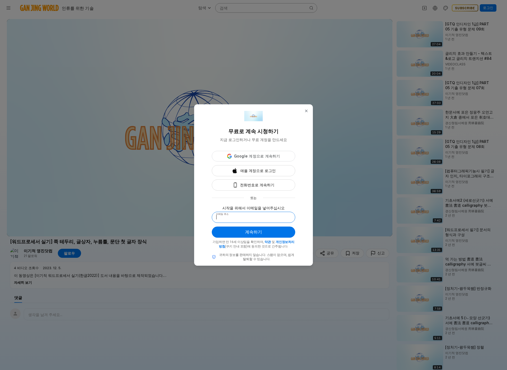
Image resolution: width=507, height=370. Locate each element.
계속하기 (253, 231)
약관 (268, 242)
